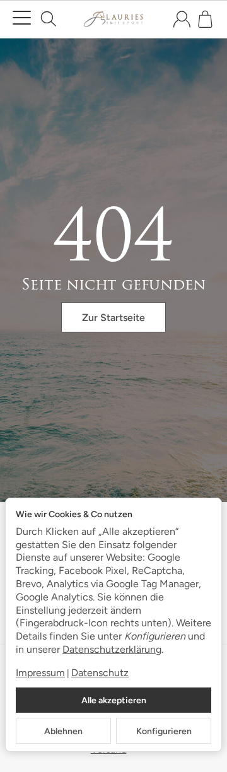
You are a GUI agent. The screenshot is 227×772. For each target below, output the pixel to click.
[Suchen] (48, 19)
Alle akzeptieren (113, 700)
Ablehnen (63, 731)
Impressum (40, 673)
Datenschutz (100, 673)
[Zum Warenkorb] (205, 19)
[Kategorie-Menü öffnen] (22, 18)
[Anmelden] (182, 19)
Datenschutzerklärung (111, 649)
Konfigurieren (164, 731)
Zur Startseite (113, 318)
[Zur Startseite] (113, 19)
